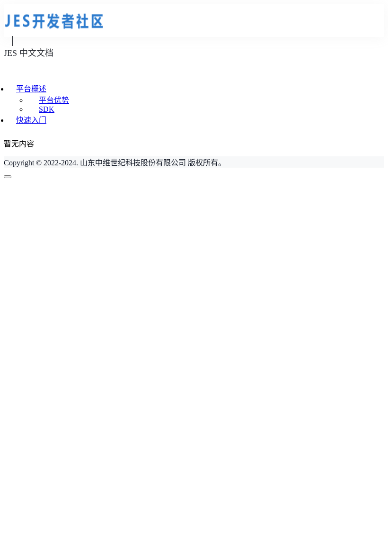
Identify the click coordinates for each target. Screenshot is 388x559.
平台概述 (31, 89)
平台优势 (54, 100)
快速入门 (31, 120)
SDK (46, 109)
